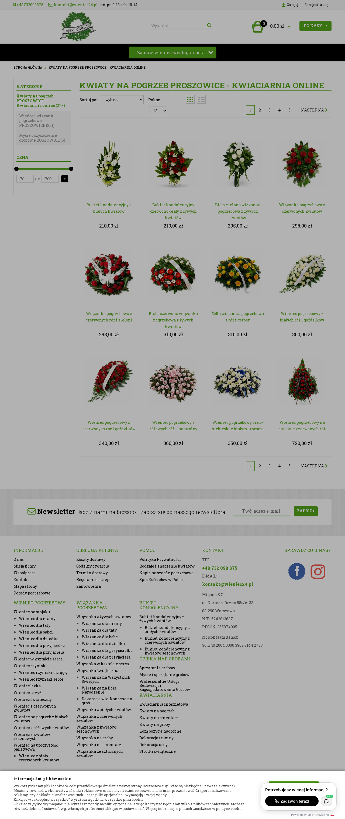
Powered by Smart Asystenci (312, 815)
